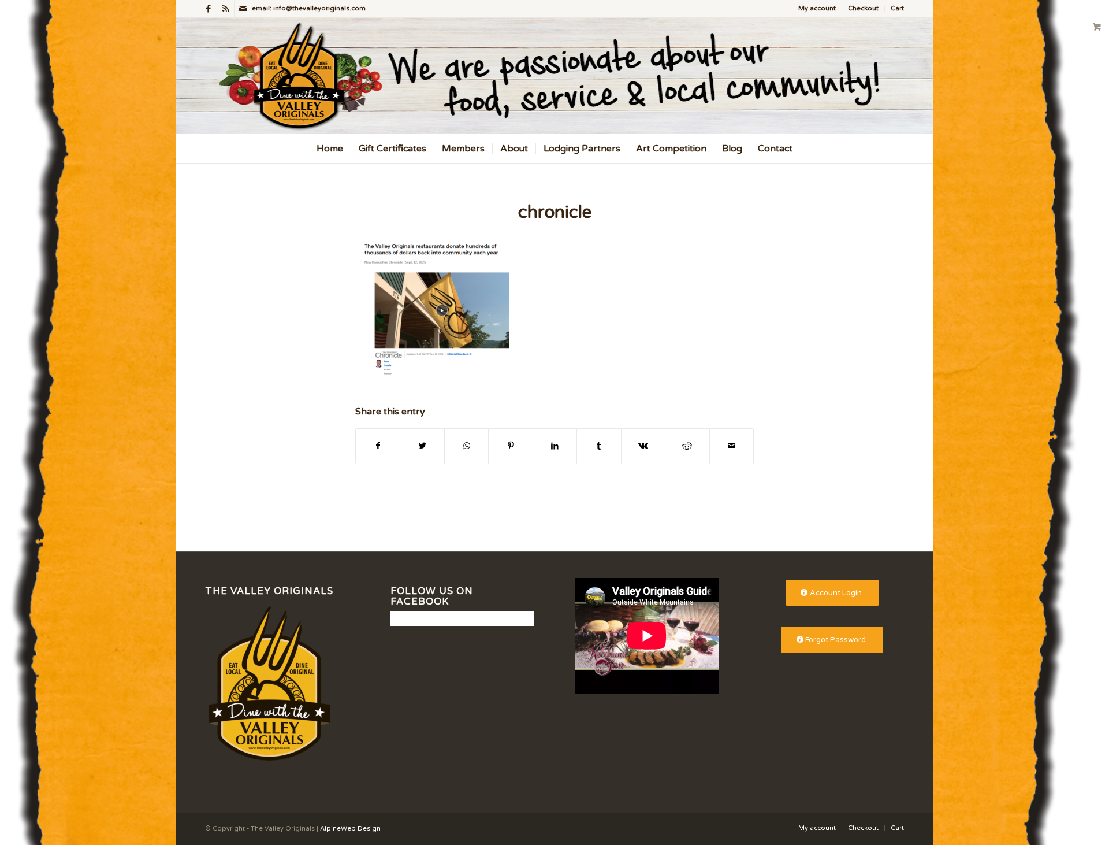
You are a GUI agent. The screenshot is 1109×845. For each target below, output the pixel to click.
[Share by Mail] (732, 446)
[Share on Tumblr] (598, 446)
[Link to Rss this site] (225, 8)
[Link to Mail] (243, 8)
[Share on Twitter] (422, 446)
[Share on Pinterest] (510, 446)
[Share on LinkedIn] (554, 446)
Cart (897, 8)
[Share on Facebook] (378, 446)
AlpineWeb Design (350, 828)
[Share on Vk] (643, 446)
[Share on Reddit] (687, 446)
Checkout (863, 8)
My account (817, 8)
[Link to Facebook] (208, 8)
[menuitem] (817, 9)
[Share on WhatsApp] (466, 446)
